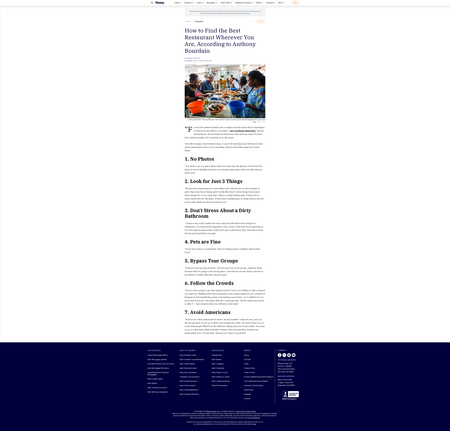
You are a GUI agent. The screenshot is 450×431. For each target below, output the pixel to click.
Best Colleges (218, 364)
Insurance (188, 3)
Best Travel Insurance (221, 381)
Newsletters (217, 355)
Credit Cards (225, 3)
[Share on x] (284, 355)
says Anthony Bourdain (243, 130)
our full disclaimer (253, 418)
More (280, 3)
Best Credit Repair (187, 364)
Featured (269, 3)
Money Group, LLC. (213, 411)
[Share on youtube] (294, 355)
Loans (199, 3)
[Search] (152, 3)
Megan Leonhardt (194, 58)
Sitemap (247, 394)
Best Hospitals (218, 368)
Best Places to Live (220, 372)
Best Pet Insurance (219, 385)
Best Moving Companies (158, 392)
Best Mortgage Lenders (157, 359)
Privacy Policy (249, 368)
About (246, 355)
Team (246, 364)
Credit (176, 3)
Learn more (245, 13)
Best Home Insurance (188, 381)
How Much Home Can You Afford (161, 364)
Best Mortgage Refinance (158, 368)
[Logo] (159, 3)
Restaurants (199, 21)
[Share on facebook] (279, 355)
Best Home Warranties (189, 390)
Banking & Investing (243, 3)
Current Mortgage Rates (158, 355)
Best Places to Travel (220, 377)
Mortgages (211, 3)
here (254, 424)
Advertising (248, 390)
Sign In (295, 3)
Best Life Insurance (188, 385)
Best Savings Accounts (157, 388)
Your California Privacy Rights (256, 381)
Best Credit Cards (155, 379)
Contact (247, 359)
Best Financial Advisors (189, 394)
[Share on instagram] (289, 355)
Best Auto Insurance (188, 372)
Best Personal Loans (188, 368)
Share (261, 21)
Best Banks (152, 383)
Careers (247, 398)
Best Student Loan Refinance (192, 359)
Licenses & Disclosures (253, 385)
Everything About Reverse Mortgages (158, 374)
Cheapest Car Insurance (189, 377)
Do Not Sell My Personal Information (258, 377)
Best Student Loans (188, 355)
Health (258, 3)
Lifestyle (187, 21)
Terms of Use (249, 372)
